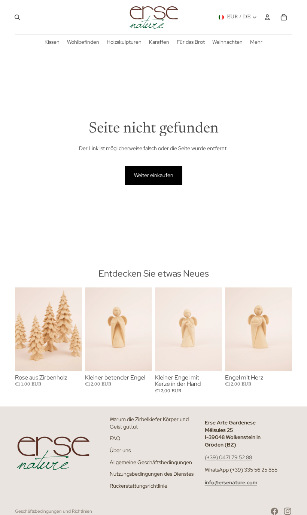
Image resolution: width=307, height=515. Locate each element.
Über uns (120, 450)
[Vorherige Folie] (23, 329)
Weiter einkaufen (153, 175)
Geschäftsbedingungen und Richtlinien (53, 511)
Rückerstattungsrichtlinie (138, 485)
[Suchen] (17, 17)
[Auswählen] (70, 359)
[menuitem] (256, 42)
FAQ (115, 438)
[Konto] (267, 17)
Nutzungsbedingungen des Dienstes (152, 473)
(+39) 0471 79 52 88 (228, 457)
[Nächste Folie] (74, 329)
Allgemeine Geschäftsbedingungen (151, 461)
